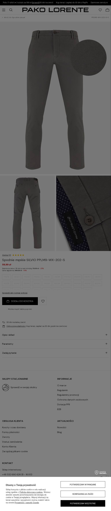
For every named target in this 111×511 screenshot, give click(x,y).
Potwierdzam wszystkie (83, 503)
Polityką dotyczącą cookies (31, 492)
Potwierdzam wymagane (83, 484)
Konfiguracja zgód (83, 494)
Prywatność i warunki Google (27, 503)
